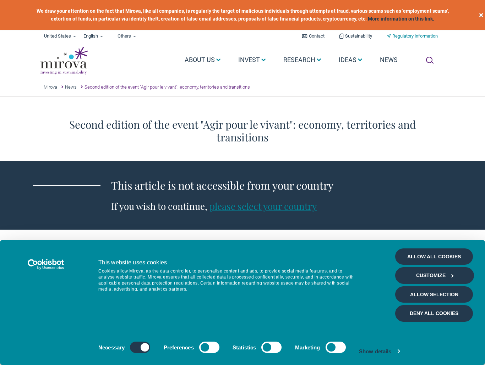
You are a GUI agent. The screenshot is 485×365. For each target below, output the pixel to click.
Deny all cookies (434, 313)
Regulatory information (415, 36)
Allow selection (434, 294)
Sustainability (358, 36)
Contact (317, 36)
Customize (431, 275)
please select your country (263, 206)
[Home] (64, 61)
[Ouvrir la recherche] (429, 60)
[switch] (209, 347)
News (71, 87)
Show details (375, 351)
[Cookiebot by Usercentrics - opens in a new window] (46, 264)
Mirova (50, 87)
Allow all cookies (434, 256)
